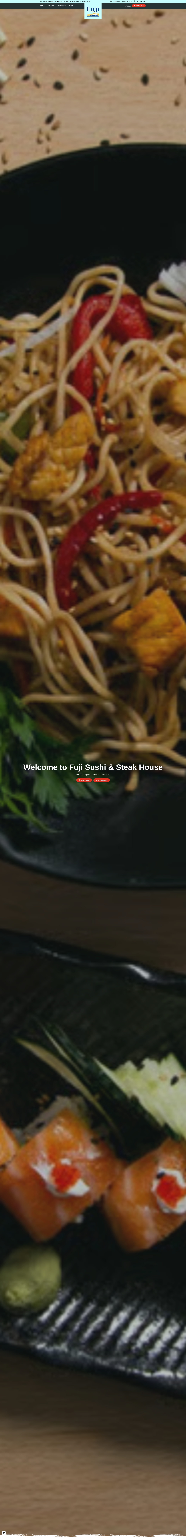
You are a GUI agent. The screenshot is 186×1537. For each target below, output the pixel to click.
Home (42, 6)
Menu (71, 6)
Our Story (62, 6)
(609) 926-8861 (141, 1)
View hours (82, 1)
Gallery (51, 6)
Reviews (128, 6)
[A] (4, 1533)
